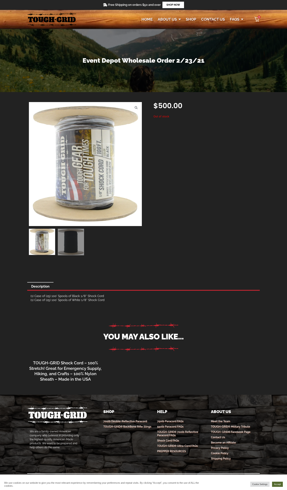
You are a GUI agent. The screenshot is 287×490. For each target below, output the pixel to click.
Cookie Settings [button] (260, 484)
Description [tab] (40, 286)
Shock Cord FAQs (168, 440)
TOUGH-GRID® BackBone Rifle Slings (127, 426)
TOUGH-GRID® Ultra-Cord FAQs (177, 445)
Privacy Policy (220, 447)
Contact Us (218, 437)
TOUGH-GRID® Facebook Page (230, 431)
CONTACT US (213, 19)
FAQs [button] (234, 19)
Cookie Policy (219, 453)
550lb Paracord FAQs (170, 426)
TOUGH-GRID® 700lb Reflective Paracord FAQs (177, 433)
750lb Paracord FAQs (170, 421)
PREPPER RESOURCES (171, 451)
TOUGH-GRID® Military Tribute (230, 426)
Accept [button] (277, 484)
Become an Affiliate (223, 442)
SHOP (191, 19)
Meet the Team (220, 421)
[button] (136, 108)
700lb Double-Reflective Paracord (125, 421)
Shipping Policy (221, 458)
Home (147, 19)
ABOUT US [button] (167, 19)
